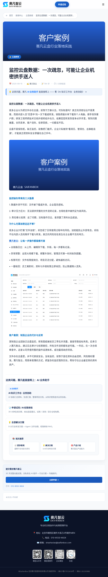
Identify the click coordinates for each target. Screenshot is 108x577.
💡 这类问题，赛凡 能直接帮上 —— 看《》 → (48, 92)
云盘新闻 (29, 15)
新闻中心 (19, 15)
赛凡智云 (13, 241)
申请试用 (62, 4)
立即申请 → (54, 480)
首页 (11, 15)
